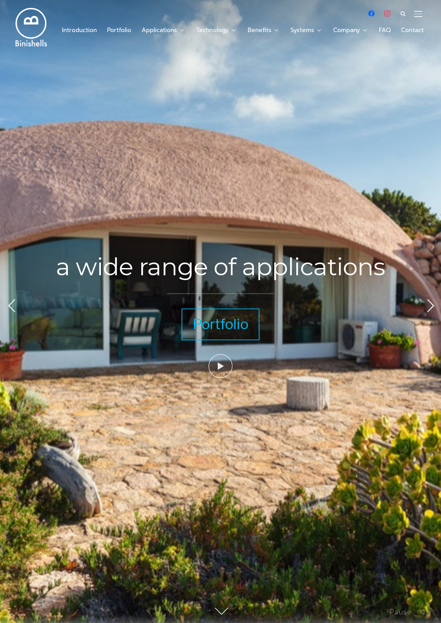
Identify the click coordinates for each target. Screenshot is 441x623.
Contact (412, 30)
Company (346, 30)
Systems (302, 30)
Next (430, 305)
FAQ (385, 30)
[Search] (403, 13)
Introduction (79, 30)
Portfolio (119, 30)
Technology (212, 30)
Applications (159, 30)
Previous (11, 305)
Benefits (259, 30)
